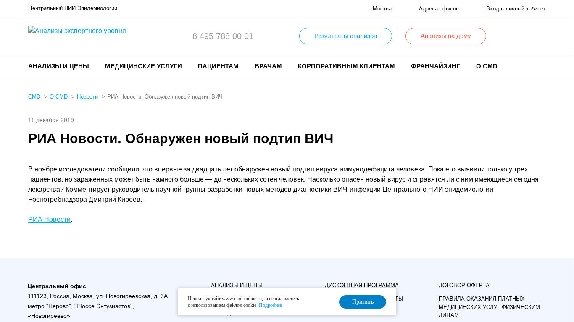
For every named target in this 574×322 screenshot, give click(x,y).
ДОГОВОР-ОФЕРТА (464, 285)
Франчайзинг (435, 66)
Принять (363, 302)
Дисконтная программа (362, 285)
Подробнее (270, 305)
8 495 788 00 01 (222, 36)
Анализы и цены (236, 285)
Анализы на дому (446, 35)
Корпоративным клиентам (346, 66)
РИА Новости (49, 219)
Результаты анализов (345, 35)
